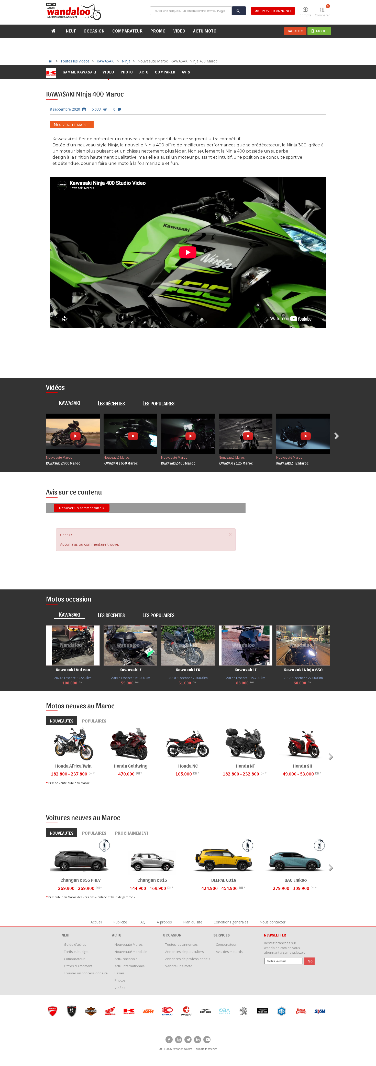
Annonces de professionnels (187, 958)
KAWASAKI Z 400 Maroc (178, 463)
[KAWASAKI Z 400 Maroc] (188, 434)
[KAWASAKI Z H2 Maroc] (303, 434)
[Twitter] (188, 1039)
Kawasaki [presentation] (69, 402)
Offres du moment (78, 966)
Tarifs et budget (76, 951)
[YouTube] (207, 1039)
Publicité (120, 922)
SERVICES (221, 934)
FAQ (142, 922)
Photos (120, 980)
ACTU (116, 934)
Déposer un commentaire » (81, 507)
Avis (186, 71)
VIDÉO (179, 30)
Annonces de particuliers (184, 951)
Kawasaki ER (188, 669)
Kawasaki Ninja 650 (303, 669)
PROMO (158, 30)
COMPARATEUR (127, 30)
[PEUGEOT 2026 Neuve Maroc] (224, 1011)
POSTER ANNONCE (277, 10)
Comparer (322, 10)
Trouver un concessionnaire (86, 973)
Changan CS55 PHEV (80, 879)
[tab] (69, 403)
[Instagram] (178, 1039)
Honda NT (245, 765)
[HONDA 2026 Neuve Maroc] (90, 1011)
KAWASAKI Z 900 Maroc (63, 463)
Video (108, 71)
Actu (144, 71)
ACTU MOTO (205, 30)
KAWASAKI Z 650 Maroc (121, 463)
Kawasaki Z (130, 669)
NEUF (71, 30)
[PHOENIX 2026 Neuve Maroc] (243, 1011)
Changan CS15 (152, 879)
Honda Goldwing (131, 765)
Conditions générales (231, 922)
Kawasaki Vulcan (73, 669)
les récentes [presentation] (111, 402)
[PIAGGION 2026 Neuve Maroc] (262, 1011)
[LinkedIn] (197, 1039)
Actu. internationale (130, 966)
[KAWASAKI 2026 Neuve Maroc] (110, 1011)
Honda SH (302, 765)
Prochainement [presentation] (131, 832)
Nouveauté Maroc (72, 124)
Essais (120, 973)
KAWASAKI (106, 61)
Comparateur (74, 958)
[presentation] (337, 436)
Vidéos (120, 987)
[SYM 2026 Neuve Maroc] (300, 1011)
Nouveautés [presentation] (61, 720)
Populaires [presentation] (94, 720)
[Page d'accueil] (74, 12)
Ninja (126, 61)
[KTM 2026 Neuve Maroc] (129, 1011)
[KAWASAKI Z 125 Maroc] (245, 434)
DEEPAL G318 (223, 879)
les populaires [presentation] (158, 402)
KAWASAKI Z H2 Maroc (292, 463)
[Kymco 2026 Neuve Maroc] (148, 1011)
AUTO (299, 31)
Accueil (96, 922)
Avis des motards (229, 951)
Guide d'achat (75, 944)
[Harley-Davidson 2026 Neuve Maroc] (72, 1011)
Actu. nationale (126, 958)
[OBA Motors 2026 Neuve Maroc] (205, 1011)
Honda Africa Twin (73, 765)
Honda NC (188, 765)
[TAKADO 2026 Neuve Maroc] (320, 1011)
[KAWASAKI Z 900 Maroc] (73, 434)
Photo (127, 71)
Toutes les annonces (181, 944)
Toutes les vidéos (75, 61)
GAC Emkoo (295, 879)
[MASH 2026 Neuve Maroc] (167, 1011)
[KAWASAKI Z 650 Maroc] (130, 434)
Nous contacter (272, 922)
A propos (164, 922)
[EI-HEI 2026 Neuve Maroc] (52, 1011)
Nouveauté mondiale (131, 951)
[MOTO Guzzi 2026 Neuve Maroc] (186, 1011)
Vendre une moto (178, 966)
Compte (305, 15)
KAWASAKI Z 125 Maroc (236, 463)
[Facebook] (169, 1039)
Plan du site (192, 922)
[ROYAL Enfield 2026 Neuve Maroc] (281, 1011)
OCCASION (94, 30)
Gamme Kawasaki (79, 71)
